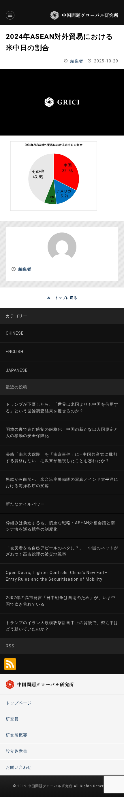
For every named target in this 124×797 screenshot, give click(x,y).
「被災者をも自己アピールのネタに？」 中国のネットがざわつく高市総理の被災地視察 (62, 551)
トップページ (19, 703)
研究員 (12, 719)
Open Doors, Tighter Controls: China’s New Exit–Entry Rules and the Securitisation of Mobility (57, 575)
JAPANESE (17, 370)
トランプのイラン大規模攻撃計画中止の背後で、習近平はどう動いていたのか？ (62, 625)
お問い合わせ (19, 767)
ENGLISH (14, 351)
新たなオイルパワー (25, 504)
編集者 (76, 61)
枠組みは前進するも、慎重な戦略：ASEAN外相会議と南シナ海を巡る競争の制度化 (60, 525)
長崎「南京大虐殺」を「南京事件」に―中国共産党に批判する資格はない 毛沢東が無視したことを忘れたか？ (61, 457)
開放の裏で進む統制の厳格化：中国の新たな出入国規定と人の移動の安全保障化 (62, 432)
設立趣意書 (16, 751)
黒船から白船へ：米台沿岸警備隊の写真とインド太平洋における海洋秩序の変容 (62, 482)
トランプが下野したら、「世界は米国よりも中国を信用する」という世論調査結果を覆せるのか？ (62, 407)
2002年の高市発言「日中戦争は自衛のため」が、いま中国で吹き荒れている (61, 600)
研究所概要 (16, 735)
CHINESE (15, 333)
